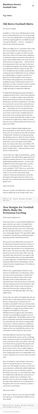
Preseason (15, 407)
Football (23, 199)
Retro (4, 200)
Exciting (5, 407)
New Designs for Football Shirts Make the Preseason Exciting (18, 210)
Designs (32, 405)
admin (16, 199)
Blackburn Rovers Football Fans (12, 5)
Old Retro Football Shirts (18, 24)
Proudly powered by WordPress (11, 412)
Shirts (7, 200)
